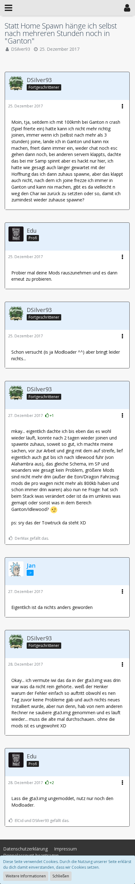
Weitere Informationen (26, 876)
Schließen (60, 876)
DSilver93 (20, 49)
